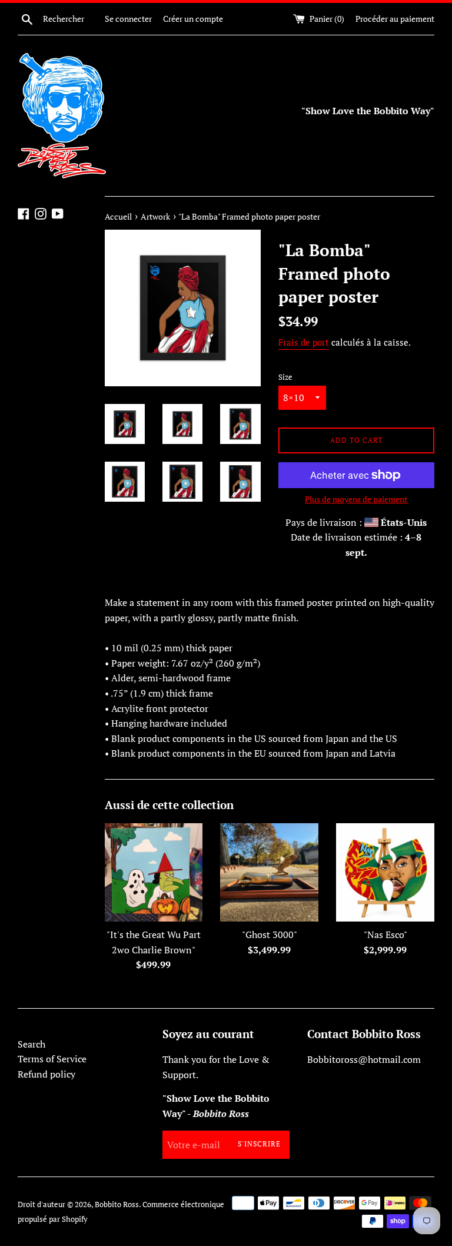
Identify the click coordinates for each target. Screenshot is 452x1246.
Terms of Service (52, 1058)
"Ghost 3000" (269, 934)
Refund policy (46, 1074)
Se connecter (128, 18)
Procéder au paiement (394, 18)
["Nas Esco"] (385, 872)
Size (285, 377)
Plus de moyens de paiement (356, 499)
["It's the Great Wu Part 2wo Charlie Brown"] (154, 872)
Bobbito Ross (117, 1204)
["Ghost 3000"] (269, 872)
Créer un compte (193, 18)
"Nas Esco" (385, 934)
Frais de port (303, 342)
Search (31, 1044)
